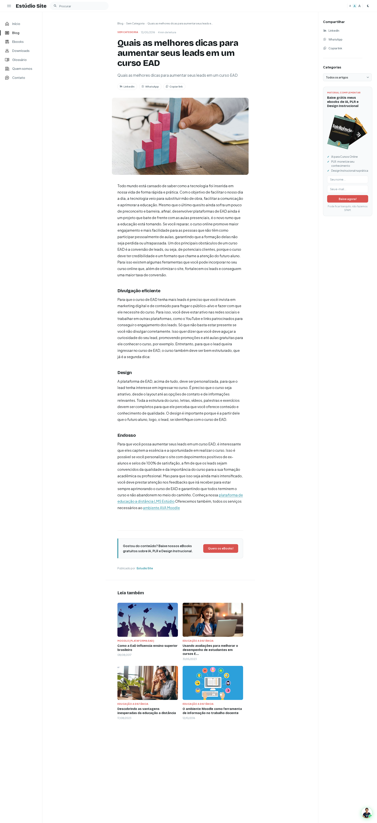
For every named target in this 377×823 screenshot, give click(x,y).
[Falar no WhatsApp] (366, 812)
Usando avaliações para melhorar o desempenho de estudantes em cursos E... (210, 650)
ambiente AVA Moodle (161, 507)
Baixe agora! (348, 199)
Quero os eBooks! (220, 548)
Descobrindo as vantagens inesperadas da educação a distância (146, 711)
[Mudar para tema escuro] (368, 5)
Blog (120, 23)
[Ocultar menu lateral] (9, 5)
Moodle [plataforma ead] (135, 640)
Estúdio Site (31, 5)
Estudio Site (145, 568)
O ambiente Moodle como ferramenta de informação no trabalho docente (212, 711)
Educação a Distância (198, 640)
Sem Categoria (135, 23)
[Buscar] (55, 6)
